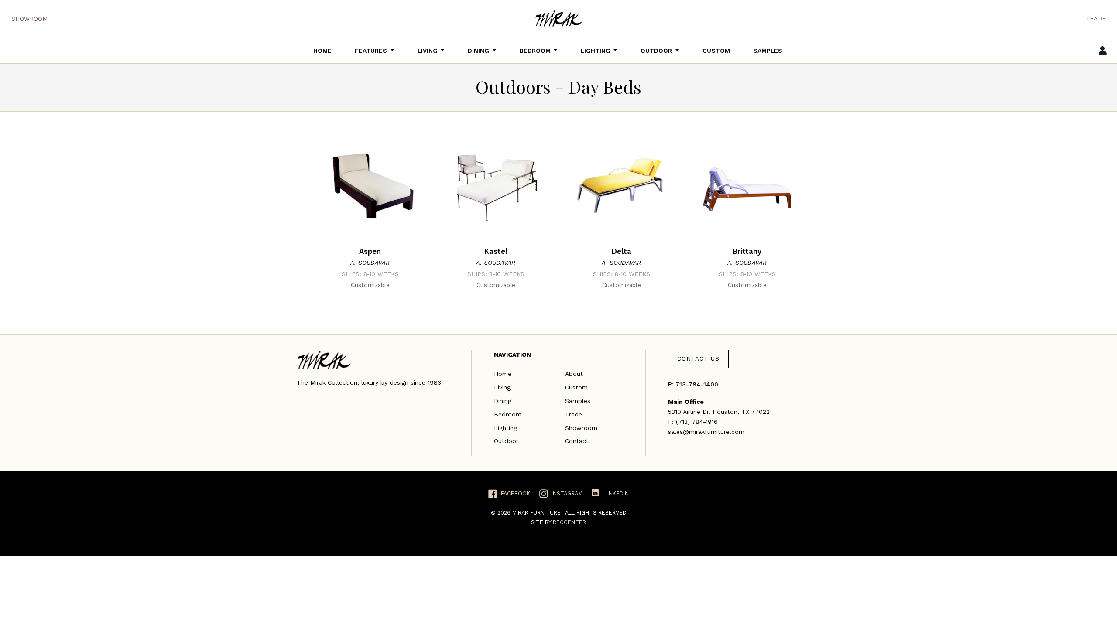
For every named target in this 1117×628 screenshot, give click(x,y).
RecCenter (569, 522)
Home (502, 373)
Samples (577, 400)
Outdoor (506, 440)
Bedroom (507, 414)
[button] (374, 50)
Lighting (505, 427)
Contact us (698, 358)
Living (502, 387)
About (574, 373)
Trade (1096, 18)
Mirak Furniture (537, 512)
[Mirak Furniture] (558, 18)
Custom (576, 387)
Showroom (29, 18)
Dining (502, 400)
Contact (577, 440)
